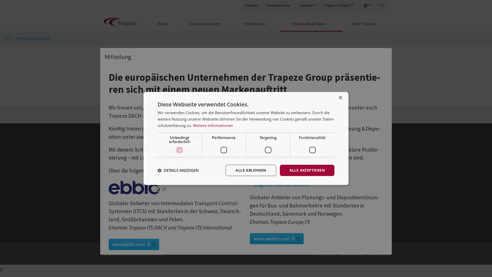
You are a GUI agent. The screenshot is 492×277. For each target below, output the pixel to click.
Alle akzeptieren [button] (307, 170)
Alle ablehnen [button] (250, 170)
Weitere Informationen (213, 125)
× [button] (340, 98)
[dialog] (246, 138)
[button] (178, 170)
